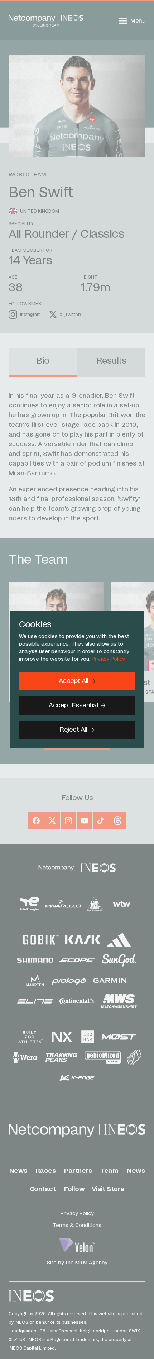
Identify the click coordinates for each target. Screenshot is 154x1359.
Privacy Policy (108, 659)
